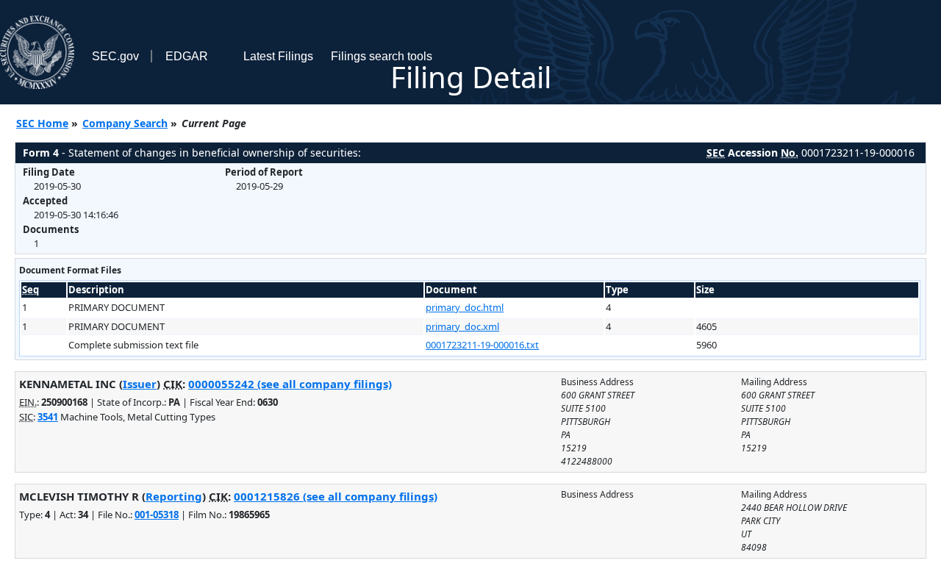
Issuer (140, 383)
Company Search (125, 123)
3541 (47, 416)
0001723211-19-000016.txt (482, 344)
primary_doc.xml (462, 326)
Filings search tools (381, 56)
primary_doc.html (465, 307)
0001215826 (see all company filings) (335, 496)
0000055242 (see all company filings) (290, 383)
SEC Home (42, 123)
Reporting (174, 496)
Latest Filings (278, 56)
